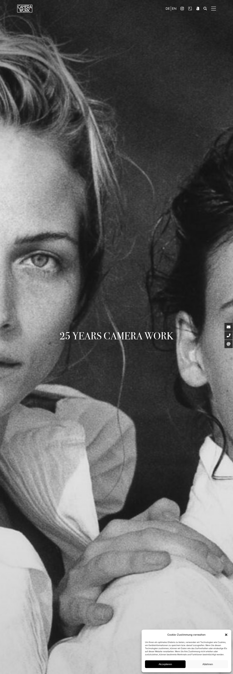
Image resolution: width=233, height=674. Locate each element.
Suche (205, 8)
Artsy (190, 8)
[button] (226, 634)
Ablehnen (207, 664)
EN (174, 8)
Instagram (182, 8)
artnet (198, 8)
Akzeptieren (165, 664)
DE (168, 8)
